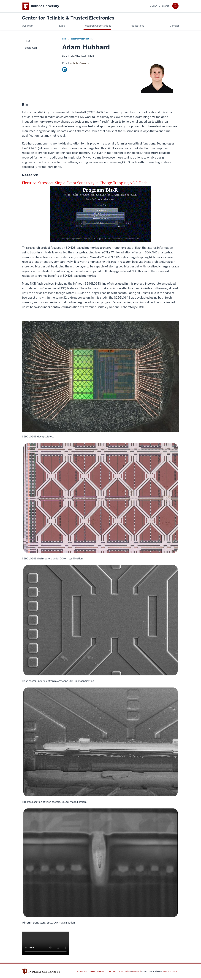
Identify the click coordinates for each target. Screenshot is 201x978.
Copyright (136, 971)
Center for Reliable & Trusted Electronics (68, 18)
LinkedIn (64, 69)
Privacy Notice (124, 971)
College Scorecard (97, 971)
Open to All (111, 971)
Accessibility (81, 971)
